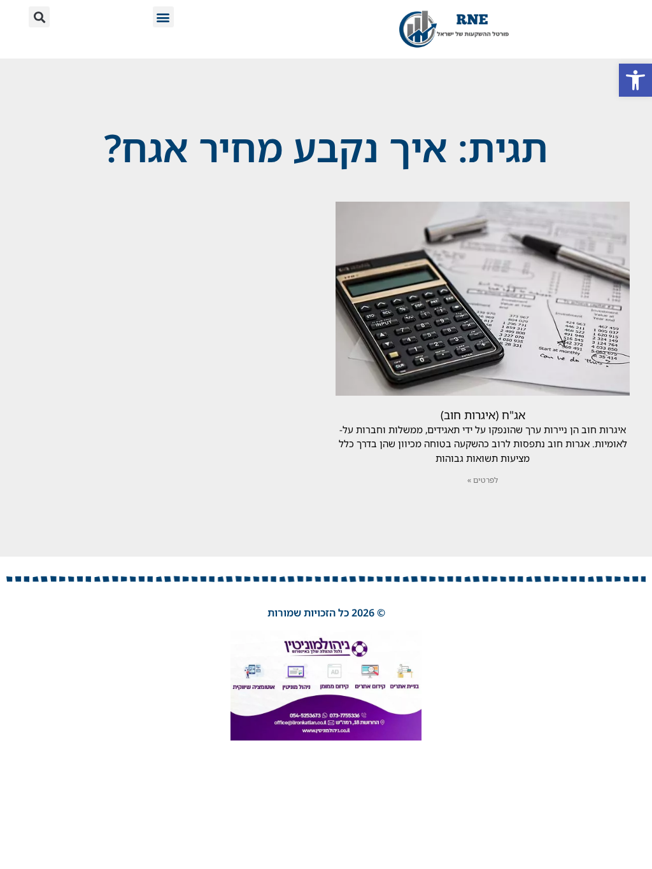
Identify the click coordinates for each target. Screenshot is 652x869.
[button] (635, 80)
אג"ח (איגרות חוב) (483, 414)
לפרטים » (482, 480)
